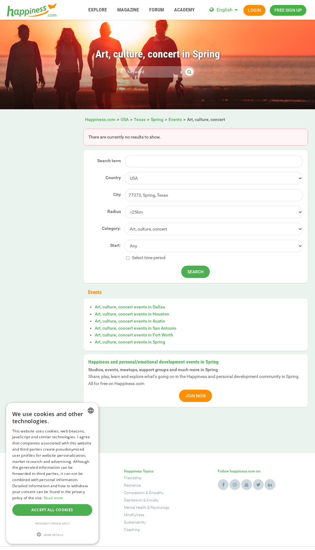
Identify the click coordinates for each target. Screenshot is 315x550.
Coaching (132, 530)
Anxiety (152, 500)
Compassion (134, 493)
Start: (115, 245)
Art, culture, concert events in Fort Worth (134, 334)
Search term (109, 160)
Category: (111, 228)
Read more (53, 497)
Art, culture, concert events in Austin (130, 321)
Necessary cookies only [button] (52, 523)
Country (113, 177)
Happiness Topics (139, 471)
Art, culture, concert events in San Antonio (135, 328)
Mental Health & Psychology (146, 507)
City (117, 194)
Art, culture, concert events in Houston (132, 313)
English (225, 10)
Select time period (148, 257)
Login (254, 10)
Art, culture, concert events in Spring (130, 341)
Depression (133, 500)
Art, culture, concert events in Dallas (130, 306)
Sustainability (135, 522)
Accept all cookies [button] (52, 509)
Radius (114, 211)
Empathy (156, 493)
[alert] (52, 473)
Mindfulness (134, 515)
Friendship (133, 478)
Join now (195, 395)
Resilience (132, 485)
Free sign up (288, 10)
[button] (52, 534)
